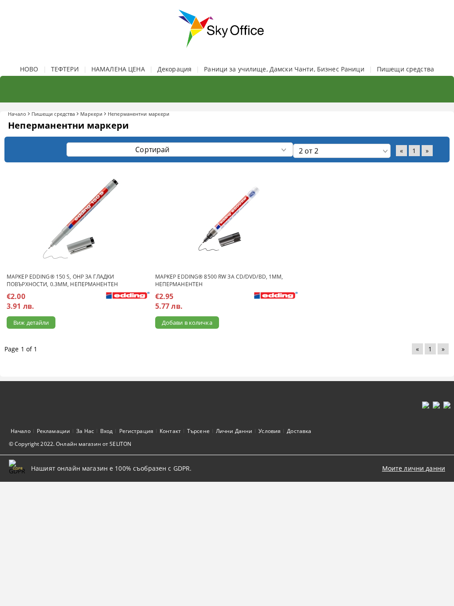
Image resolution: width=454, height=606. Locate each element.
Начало (17, 113)
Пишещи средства (405, 69)
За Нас (85, 431)
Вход (106, 431)
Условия (269, 431)
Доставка (299, 431)
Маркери (91, 113)
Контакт (170, 431)
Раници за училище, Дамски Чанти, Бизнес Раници (284, 69)
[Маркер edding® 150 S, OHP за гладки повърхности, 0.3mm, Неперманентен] (78, 218)
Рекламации (53, 431)
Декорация (174, 69)
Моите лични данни (413, 468)
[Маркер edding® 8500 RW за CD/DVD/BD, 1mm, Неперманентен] (227, 218)
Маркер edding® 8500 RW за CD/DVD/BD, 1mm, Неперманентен (219, 280)
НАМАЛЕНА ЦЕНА (118, 69)
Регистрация (136, 431)
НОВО (29, 69)
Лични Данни (234, 431)
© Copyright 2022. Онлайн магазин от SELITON (70, 444)
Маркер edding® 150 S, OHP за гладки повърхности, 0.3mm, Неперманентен (62, 280)
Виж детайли (31, 323)
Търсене (198, 431)
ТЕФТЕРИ (65, 69)
